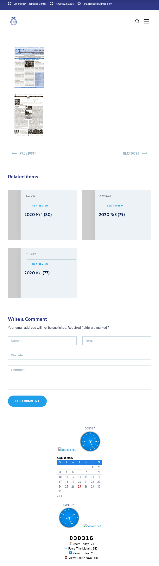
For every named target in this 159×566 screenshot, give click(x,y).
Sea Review (40, 205)
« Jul (59, 496)
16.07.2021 (30, 195)
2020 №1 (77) (37, 272)
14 (86, 476)
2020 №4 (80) (38, 214)
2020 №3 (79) (112, 214)
